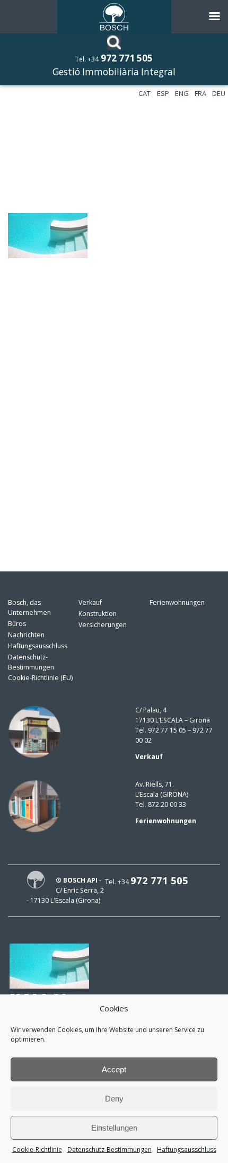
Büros (17, 623)
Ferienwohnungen (177, 602)
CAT (144, 93)
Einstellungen (114, 1127)
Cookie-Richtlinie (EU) (40, 677)
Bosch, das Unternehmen (29, 607)
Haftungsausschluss (186, 1149)
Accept (114, 1069)
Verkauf (90, 602)
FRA (200, 93)
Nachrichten (26, 634)
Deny (114, 1098)
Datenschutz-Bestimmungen (109, 1149)
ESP (163, 93)
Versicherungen (102, 624)
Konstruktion (97, 613)
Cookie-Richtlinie (37, 1149)
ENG (182, 93)
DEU (218, 93)
